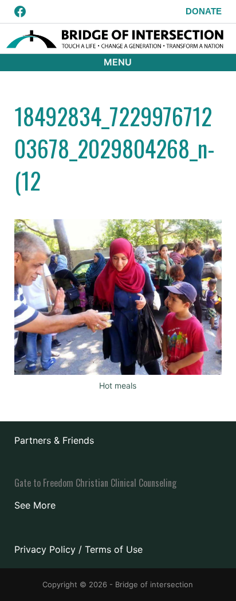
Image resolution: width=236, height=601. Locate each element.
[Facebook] (20, 11)
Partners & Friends (54, 440)
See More (35, 505)
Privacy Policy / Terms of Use (78, 549)
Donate (204, 11)
